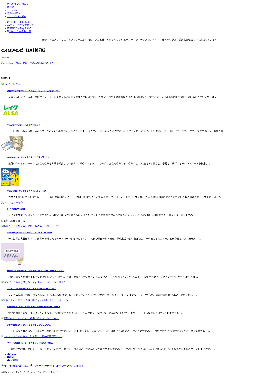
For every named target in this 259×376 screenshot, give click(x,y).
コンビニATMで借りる (22, 25)
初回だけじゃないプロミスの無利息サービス (26, 191)
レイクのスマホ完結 (16, 209)
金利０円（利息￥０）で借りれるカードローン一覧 (29, 232)
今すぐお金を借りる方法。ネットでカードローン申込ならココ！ (42, 365)
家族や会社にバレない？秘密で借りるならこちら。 (29, 325)
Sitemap (14, 359)
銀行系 (10, 7)
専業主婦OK (13, 13)
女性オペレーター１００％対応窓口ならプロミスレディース (33, 91)
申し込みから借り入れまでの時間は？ (23, 125)
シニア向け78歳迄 (16, 16)
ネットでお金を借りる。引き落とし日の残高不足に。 (30, 343)
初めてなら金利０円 (20, 31)
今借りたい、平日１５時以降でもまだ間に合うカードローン (33, 306)
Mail (12, 357)
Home (13, 354)
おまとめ (12, 10)
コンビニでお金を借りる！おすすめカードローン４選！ (31, 288)
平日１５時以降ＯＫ (21, 22)
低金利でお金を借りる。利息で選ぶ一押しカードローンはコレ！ (35, 270)
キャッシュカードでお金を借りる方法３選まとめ (28, 157)
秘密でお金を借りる (20, 28)
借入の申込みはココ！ (19, 4)
